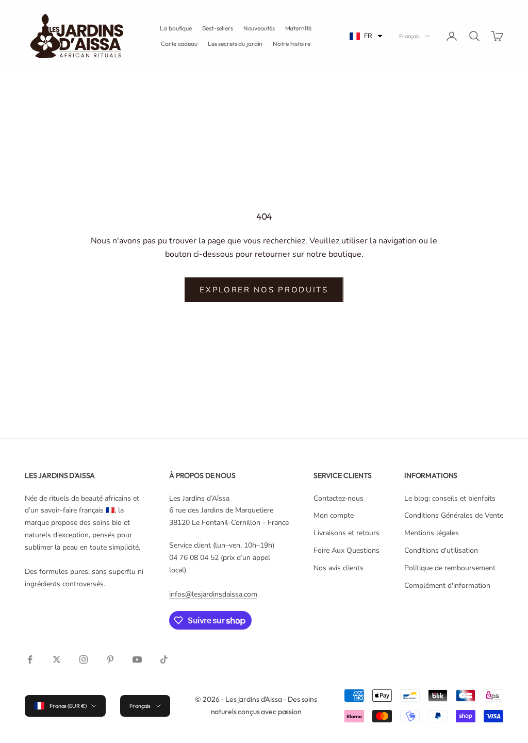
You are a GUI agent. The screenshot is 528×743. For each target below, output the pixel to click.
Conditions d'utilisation (441, 550)
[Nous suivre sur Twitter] (57, 659)
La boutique (176, 28)
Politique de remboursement (450, 568)
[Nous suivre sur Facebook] (30, 659)
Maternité (298, 28)
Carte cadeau (179, 43)
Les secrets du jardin (235, 43)
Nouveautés (259, 28)
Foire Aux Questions (347, 550)
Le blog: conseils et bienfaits (450, 498)
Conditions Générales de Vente (453, 515)
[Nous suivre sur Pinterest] (110, 659)
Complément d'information (447, 585)
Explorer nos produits (264, 290)
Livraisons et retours (347, 533)
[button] (366, 36)
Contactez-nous (339, 498)
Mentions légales (431, 533)
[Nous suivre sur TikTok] (164, 659)
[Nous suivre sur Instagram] (83, 659)
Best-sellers (217, 28)
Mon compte (334, 515)
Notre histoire (291, 43)
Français (409, 36)
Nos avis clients (339, 568)
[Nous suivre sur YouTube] (137, 659)
